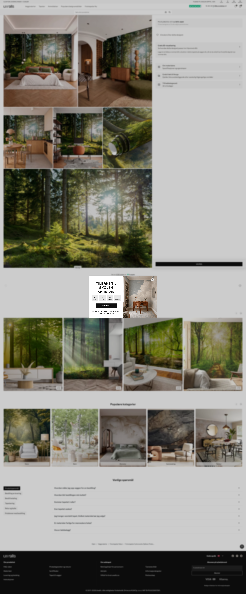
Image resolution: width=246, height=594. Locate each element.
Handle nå (106, 305)
